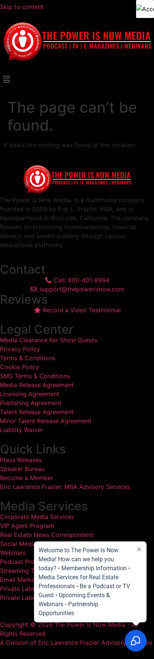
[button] (77, 79)
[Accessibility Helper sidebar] (145, 9)
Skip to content (23, 6)
